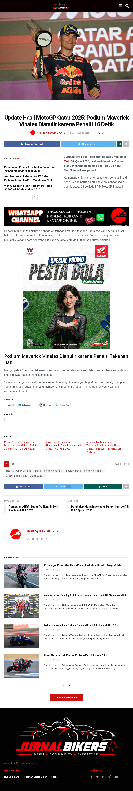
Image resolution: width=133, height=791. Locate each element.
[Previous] (28, 197)
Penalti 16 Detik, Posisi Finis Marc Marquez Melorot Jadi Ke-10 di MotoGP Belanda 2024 (21, 445)
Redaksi (54, 777)
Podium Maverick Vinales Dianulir (84, 471)
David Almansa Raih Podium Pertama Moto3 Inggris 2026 (75, 655)
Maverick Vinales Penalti (48, 471)
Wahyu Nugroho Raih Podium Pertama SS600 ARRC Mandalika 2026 (81, 625)
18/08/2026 (51, 570)
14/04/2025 (75, 133)
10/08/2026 (51, 600)
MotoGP (69, 161)
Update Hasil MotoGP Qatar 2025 (24, 476)
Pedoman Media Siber (35, 777)
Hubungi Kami (12, 777)
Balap (88, 133)
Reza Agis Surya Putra (52, 133)
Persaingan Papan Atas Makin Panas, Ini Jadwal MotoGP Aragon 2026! (82, 565)
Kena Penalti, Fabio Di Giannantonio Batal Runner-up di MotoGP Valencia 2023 (63, 445)
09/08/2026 (51, 660)
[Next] (35, 197)
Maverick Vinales (21, 471)
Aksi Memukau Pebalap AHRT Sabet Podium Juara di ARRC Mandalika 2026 (85, 595)
